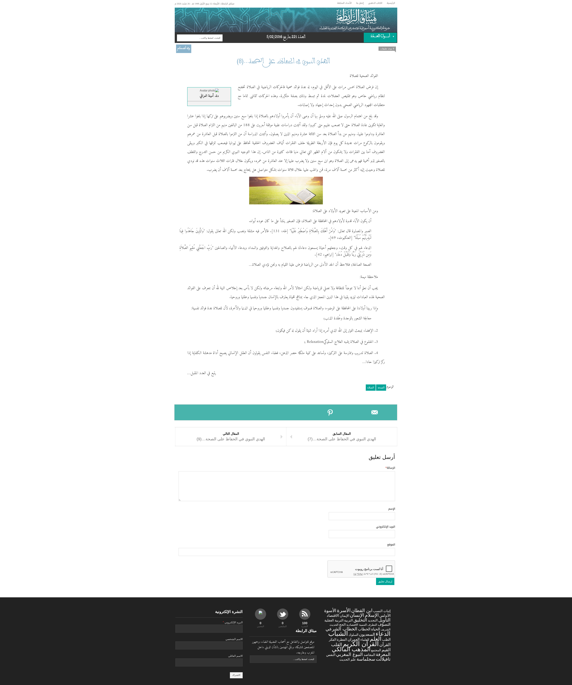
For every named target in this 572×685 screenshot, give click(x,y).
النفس (330, 655)
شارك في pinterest (330, 412)
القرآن (385, 644)
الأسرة (344, 610)
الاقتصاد (333, 615)
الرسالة (390, 468)
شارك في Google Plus (285, 412)
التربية (348, 620)
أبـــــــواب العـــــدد (384, 37)
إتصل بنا (360, 3)
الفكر (332, 639)
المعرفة (383, 654)
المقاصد (369, 655)
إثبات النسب (382, 611)
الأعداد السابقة (344, 3)
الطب (386, 639)
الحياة (375, 629)
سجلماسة (366, 659)
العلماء (364, 639)
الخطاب (364, 629)
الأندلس (385, 615)
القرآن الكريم (361, 643)
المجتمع (376, 650)
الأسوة (330, 610)
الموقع (391, 545)
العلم (375, 639)
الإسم (391, 509)
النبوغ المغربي (349, 654)
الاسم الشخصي (234, 639)
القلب (336, 644)
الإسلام (372, 615)
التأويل (384, 619)
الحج (342, 624)
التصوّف (384, 624)
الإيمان (344, 615)
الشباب (338, 633)
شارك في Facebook (197, 412)
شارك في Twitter (241, 412)
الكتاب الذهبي (375, 3)
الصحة (381, 387)
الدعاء (383, 633)
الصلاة (370, 387)
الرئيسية (391, 3)
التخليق (360, 619)
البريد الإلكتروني (385, 527)
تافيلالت (383, 659)
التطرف (372, 624)
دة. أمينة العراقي (209, 96)
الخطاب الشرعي (341, 628)
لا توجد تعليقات (387, 48)
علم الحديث (347, 659)
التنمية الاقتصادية (356, 624)
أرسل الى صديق (375, 412)
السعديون (367, 634)
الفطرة (342, 639)
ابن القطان (361, 610)
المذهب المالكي (351, 649)
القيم (386, 649)
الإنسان (357, 615)
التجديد (373, 620)
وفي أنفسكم (183, 48)
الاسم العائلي (235, 655)
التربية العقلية (333, 620)
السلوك (353, 634)
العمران (354, 639)
